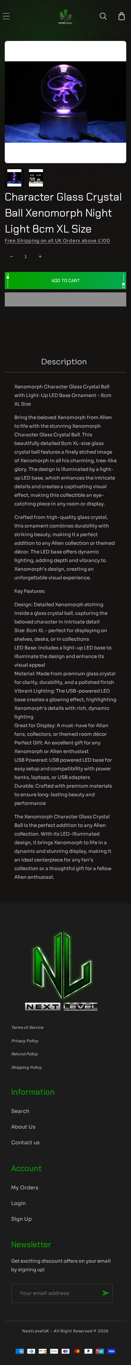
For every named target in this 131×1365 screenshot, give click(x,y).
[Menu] (6, 16)
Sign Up (21, 1219)
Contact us (25, 1142)
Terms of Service (27, 1027)
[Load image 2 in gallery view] (35, 177)
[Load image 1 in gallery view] (14, 177)
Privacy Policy (24, 1040)
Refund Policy (24, 1054)
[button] (65, 299)
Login (18, 1203)
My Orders (24, 1187)
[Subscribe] (106, 1293)
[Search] (103, 16)
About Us (23, 1126)
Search (20, 1111)
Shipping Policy (26, 1067)
